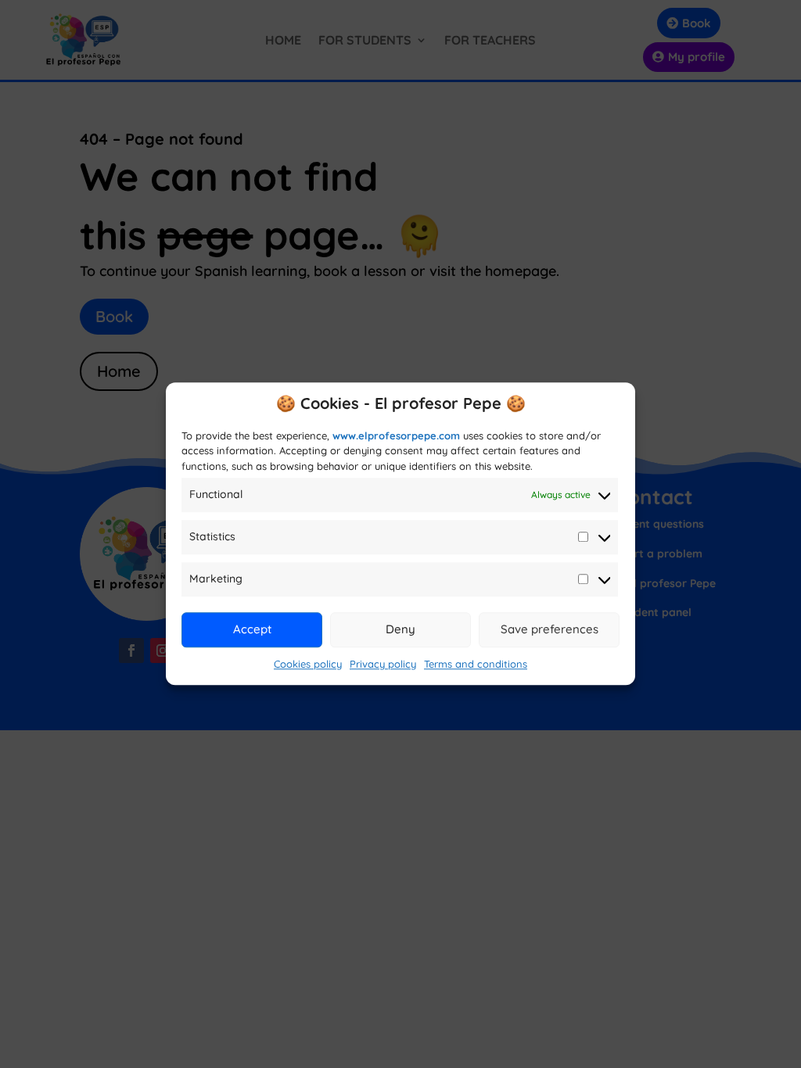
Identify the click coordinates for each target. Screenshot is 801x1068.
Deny (400, 629)
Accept (252, 629)
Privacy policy (383, 664)
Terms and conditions (475, 664)
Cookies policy (308, 664)
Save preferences (549, 629)
